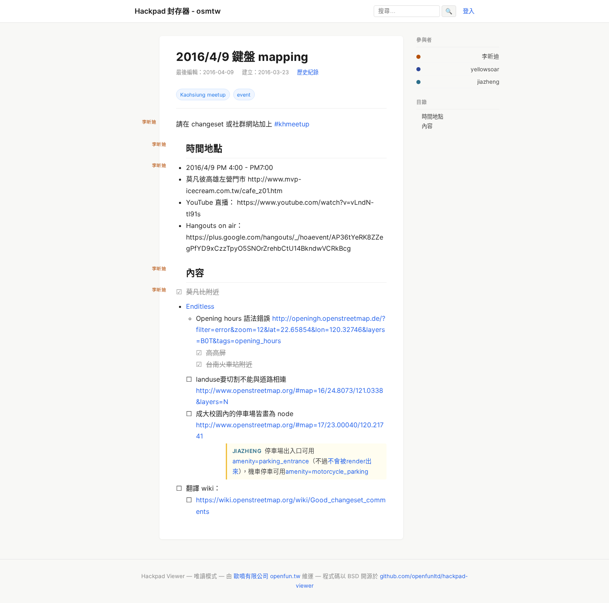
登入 (468, 11)
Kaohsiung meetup (203, 95)
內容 (427, 126)
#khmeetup (291, 124)
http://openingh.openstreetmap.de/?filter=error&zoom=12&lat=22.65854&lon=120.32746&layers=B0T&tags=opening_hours (290, 329)
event (244, 95)
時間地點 (432, 116)
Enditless (200, 306)
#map (304, 390)
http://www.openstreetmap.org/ (245, 390)
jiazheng (488, 81)
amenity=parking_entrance (270, 461)
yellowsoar (485, 69)
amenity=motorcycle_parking (326, 471)
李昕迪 (490, 56)
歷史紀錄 (308, 72)
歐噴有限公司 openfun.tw (267, 576)
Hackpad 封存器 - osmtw (178, 11)
